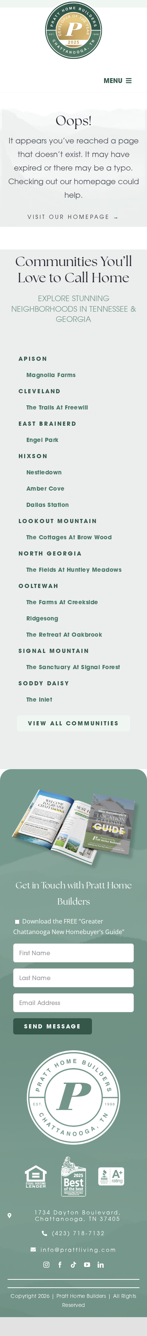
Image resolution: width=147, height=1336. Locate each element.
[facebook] (60, 1265)
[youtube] (87, 1265)
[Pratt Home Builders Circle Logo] (73, 1053)
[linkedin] (101, 1265)
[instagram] (46, 1265)
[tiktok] (73, 1265)
